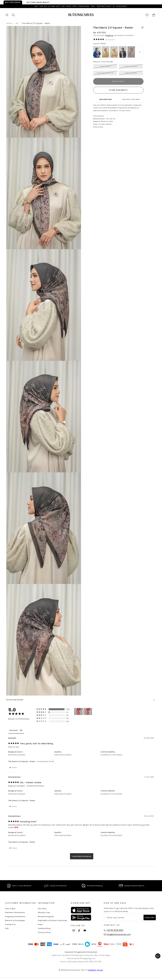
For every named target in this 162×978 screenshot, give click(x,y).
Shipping (109, 35)
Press (40, 924)
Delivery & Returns (131, 99)
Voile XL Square (131, 66)
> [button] (81, 856)
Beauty (38, 2)
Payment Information (15, 912)
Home (9, 23)
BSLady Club (44, 912)
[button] (7, 15)
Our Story (42, 909)
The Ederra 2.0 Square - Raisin (21, 761)
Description (105, 99)
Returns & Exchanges (15, 920)
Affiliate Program (46, 916)
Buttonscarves (13, 2)
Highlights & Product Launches (52, 920)
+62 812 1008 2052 (114, 930)
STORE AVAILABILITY (118, 90)
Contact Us (10, 924)
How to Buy (10, 909)
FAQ (7, 928)
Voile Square (105, 66)
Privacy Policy (44, 932)
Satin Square (131, 73)
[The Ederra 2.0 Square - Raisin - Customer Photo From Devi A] (78, 711)
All (17, 23)
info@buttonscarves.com (118, 934)
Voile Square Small (105, 73)
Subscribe (150, 917)
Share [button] (14, 767)
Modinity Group (95, 970)
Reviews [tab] (13, 730)
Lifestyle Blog (44, 928)
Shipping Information (15, 916)
